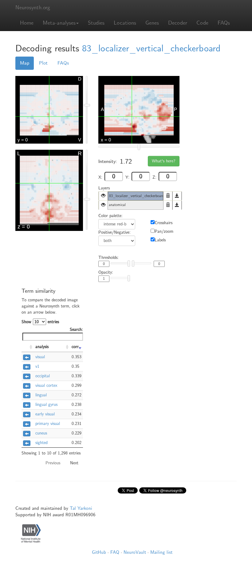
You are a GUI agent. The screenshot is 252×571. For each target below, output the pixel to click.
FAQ (114, 552)
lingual (41, 395)
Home (26, 23)
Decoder (177, 23)
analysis (42, 346)
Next (74, 463)
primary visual (47, 423)
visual (40, 356)
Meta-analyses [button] (59, 23)
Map (24, 63)
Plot (43, 63)
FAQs (224, 23)
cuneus (41, 433)
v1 (37, 366)
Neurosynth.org (32, 7)
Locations (125, 23)
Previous (52, 463)
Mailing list (161, 552)
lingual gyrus (46, 404)
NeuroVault (135, 552)
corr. (76, 346)
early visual (45, 414)
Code (202, 23)
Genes (152, 23)
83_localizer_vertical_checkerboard (151, 48)
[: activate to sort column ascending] (28, 347)
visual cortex (46, 385)
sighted (41, 442)
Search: (76, 329)
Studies (96, 23)
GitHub (99, 552)
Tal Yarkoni (81, 508)
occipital (42, 376)
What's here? (163, 161)
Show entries (40, 321)
